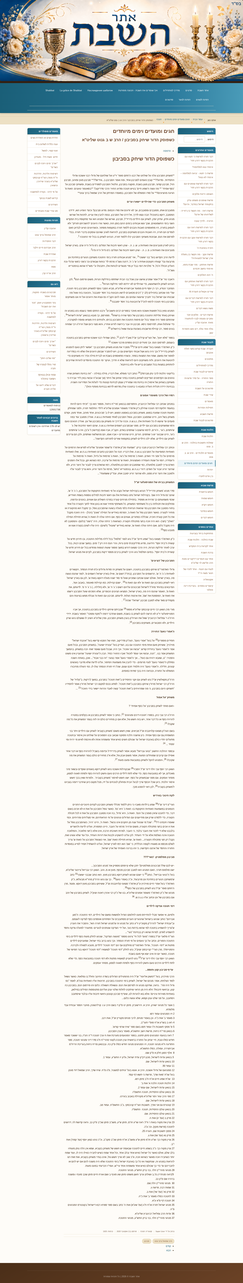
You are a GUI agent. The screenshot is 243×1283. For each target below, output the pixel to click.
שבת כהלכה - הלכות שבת (200, 539)
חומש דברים (207, 517)
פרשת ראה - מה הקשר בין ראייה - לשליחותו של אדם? (196, 213)
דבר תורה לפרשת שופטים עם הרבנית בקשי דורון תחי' (198, 186)
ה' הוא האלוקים (205, 275)
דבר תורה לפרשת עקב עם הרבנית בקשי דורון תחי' (196, 239)
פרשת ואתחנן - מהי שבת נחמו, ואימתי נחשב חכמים (197, 266)
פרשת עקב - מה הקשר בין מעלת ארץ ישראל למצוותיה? (197, 256)
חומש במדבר (206, 511)
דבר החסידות (49, 241)
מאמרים (209, 401)
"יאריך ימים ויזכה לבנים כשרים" (44, 343)
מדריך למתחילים (171, 90)
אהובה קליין (50, 228)
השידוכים (51, 351)
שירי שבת (208, 395)
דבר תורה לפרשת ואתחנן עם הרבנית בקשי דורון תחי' (199, 283)
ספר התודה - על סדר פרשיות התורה (198, 380)
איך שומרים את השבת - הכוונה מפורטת (138, 90)
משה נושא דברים (204, 308)
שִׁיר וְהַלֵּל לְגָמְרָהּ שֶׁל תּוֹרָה (46, 366)
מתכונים (209, 359)
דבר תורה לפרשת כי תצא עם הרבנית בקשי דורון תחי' (199, 158)
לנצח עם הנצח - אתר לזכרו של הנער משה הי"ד (198, 571)
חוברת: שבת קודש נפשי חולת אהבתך (198, 351)
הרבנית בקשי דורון (47, 260)
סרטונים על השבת (204, 388)
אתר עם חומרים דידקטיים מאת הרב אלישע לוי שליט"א (197, 561)
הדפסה (167, 150)
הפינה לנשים (202, 99)
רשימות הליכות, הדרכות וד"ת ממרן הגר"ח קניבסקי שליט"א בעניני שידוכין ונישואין (44, 329)
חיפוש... (210, 139)
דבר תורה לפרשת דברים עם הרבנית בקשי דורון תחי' (199, 300)
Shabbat (49, 90)
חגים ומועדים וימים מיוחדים (198, 463)
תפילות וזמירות (205, 407)
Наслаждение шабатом (100, 90)
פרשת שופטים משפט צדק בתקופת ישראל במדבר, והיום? (198, 202)
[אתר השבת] (121, 40)
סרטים (188, 90)
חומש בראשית (206, 492)
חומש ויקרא (207, 505)
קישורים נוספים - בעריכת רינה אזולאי (198, 588)
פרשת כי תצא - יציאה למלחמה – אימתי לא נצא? (197, 175)
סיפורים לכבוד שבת (203, 372)
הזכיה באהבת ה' (205, 248)
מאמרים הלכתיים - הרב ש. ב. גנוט (198, 455)
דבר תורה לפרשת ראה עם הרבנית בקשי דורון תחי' (200, 229)
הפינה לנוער (184, 99)
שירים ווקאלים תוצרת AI (201, 291)
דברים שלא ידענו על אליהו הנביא (46, 387)
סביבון (146, 1241)
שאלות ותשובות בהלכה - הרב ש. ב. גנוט (197, 445)
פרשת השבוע (206, 414)
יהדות (210, 469)
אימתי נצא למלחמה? (202, 167)
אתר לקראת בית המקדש (201, 546)
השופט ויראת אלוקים (202, 194)
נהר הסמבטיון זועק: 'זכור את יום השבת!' (44, 305)
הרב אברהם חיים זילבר (44, 247)
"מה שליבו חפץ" (48, 358)
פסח (53, 267)
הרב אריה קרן (49, 273)
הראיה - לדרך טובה (203, 221)
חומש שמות (207, 498)
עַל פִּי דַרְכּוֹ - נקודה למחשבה (47, 315)
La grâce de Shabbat (71, 90)
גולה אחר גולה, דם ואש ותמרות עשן (197, 331)
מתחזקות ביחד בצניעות (201, 533)
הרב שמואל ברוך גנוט (163, 1241)
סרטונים (169, 99)
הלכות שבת (207, 436)
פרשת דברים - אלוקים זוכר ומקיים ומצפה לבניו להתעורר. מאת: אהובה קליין (198, 319)
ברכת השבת (207, 552)
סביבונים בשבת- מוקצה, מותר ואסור (44, 294)
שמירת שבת (50, 254)
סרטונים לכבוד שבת (203, 420)
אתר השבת (203, 90)
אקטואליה (208, 579)
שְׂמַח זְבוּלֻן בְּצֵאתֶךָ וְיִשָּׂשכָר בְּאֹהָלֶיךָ (47, 376)
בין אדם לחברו (206, 476)
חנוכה (142, 1231)
